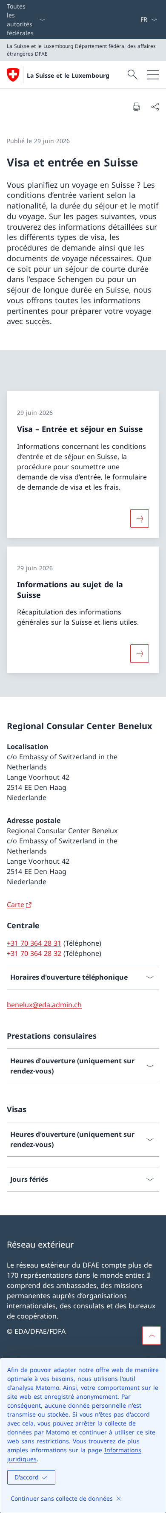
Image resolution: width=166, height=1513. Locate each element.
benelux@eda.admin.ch (44, 1004)
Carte (15, 904)
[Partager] (155, 106)
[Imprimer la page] (136, 106)
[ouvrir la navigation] (153, 74)
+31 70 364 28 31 (34, 943)
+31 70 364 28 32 (34, 953)
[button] (151, 1335)
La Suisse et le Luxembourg (68, 75)
